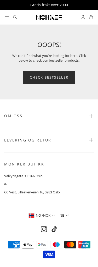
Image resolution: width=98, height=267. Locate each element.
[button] (6, 17)
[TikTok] (54, 229)
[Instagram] (44, 229)
